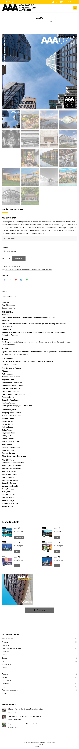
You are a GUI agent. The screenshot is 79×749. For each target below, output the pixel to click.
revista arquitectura (47, 269)
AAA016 (57, 543)
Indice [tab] (4, 291)
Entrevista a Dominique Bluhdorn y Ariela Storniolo (24, 716)
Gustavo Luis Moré (35, 269)
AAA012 (17, 557)
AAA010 (57, 557)
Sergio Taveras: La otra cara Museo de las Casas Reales (26, 724)
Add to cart (19, 258)
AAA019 (57, 528)
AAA (9, 266)
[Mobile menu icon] (75, 8)
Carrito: (68, 2)
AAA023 (17, 528)
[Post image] (4, 710)
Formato (5, 247)
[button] (74, 37)
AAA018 (17, 543)
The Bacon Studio (50, 742)
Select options (19, 537)
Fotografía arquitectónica (22, 269)
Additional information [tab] (10, 296)
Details (57, 537)
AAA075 (12, 269)
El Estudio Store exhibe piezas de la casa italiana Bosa (25, 709)
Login (56, 2)
